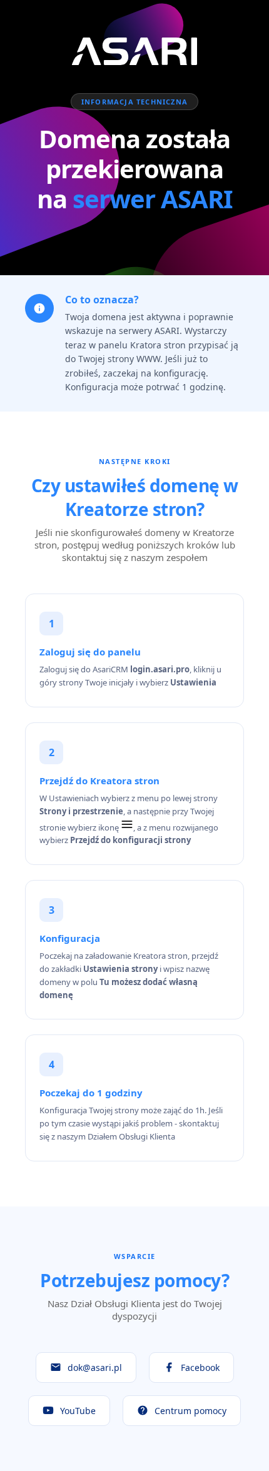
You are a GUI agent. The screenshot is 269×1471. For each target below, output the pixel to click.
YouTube (78, 1411)
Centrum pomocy (190, 1411)
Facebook (200, 1367)
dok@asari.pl (95, 1367)
